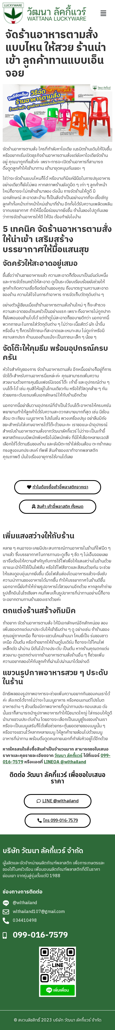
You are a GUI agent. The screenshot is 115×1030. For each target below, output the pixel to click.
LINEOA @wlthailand (65, 762)
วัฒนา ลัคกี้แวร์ (68, 755)
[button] (103, 13)
